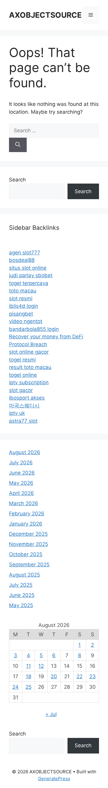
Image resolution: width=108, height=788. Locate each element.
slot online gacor (29, 352)
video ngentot (25, 321)
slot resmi (20, 298)
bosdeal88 (21, 260)
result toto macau (30, 367)
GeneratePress (54, 778)
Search (17, 180)
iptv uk (17, 413)
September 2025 (29, 565)
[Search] (18, 145)
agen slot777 (24, 253)
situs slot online (27, 268)
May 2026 (21, 483)
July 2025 (20, 585)
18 (28, 676)
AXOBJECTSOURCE (45, 14)
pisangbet (21, 314)
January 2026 (25, 524)
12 (41, 666)
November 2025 (28, 544)
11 (28, 666)
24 (15, 687)
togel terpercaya (28, 283)
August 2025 (24, 575)
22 (79, 676)
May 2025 (21, 605)
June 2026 (22, 473)
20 (54, 676)
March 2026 (23, 503)
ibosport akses (27, 398)
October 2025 (25, 554)
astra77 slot (23, 421)
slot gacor (21, 390)
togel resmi (22, 360)
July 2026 (21, 463)
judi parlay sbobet (30, 275)
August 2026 (24, 452)
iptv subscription (29, 382)
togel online (23, 375)
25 (29, 687)
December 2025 (28, 534)
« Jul (51, 714)
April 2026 (21, 493)
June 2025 (21, 595)
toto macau (22, 291)
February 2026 (26, 514)
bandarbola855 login (34, 329)
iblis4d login (23, 306)
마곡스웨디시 (24, 406)
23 (92, 676)
